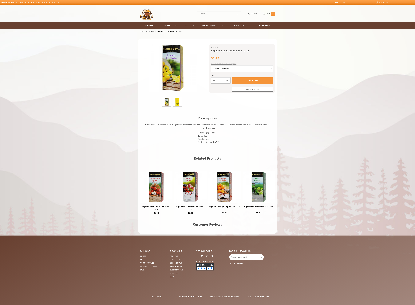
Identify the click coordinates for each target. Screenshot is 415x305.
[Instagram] (208, 256)
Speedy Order (264, 26)
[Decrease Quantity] (214, 80)
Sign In (253, 14)
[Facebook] (198, 256)
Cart (269, 14)
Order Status (176, 263)
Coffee (167, 26)
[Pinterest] (213, 256)
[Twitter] (203, 256)
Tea (186, 26)
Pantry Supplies (209, 26)
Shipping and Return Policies (190, 297)
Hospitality (239, 26)
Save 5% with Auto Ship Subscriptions (223, 64)
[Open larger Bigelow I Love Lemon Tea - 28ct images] (173, 70)
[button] (166, 102)
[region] (173, 102)
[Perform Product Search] (237, 13)
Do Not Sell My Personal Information (224, 297)
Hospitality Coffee (148, 266)
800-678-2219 (383, 3)
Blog (172, 277)
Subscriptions (176, 270)
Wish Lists (174, 273)
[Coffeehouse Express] (146, 13)
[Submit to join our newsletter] (261, 257)
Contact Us (175, 259)
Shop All (149, 26)
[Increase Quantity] (227, 80)
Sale (142, 270)
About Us (174, 256)
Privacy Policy (156, 297)
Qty (212, 76)
